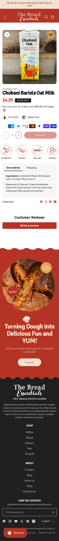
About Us (30, 480)
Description (13, 167)
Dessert (29, 442)
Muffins (29, 432)
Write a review (29, 225)
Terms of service (47, 533)
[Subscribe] (52, 512)
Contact (29, 469)
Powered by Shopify (44, 528)
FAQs (29, 485)
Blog (29, 475)
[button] (5, 17)
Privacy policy (28, 533)
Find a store (29, 491)
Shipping (31, 167)
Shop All (29, 362)
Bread (29, 437)
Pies (29, 448)
